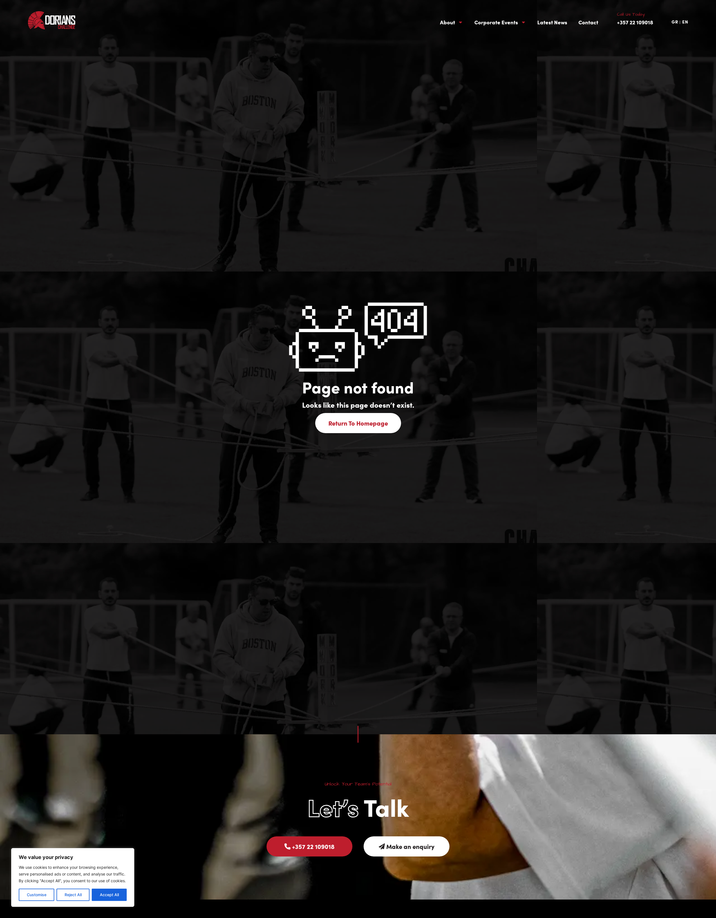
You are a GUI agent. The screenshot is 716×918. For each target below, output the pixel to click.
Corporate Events (496, 22)
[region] (72, 877)
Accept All (109, 894)
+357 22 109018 (635, 22)
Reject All (73, 894)
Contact (588, 22)
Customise (36, 894)
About (447, 22)
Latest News (552, 22)
